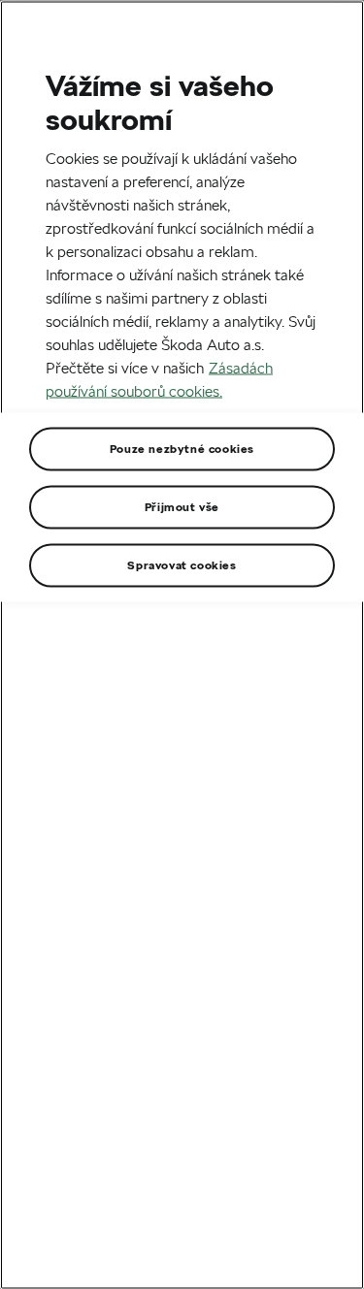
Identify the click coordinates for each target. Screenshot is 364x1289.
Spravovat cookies (181, 564)
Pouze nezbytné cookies (182, 447)
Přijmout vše (182, 506)
